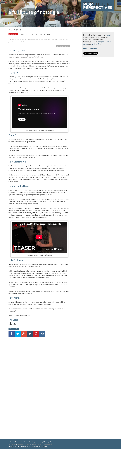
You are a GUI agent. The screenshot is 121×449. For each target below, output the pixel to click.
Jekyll (32, 444)
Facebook (18, 446)
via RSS (46, 446)
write (109, 42)
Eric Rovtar (16, 442)
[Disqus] (39, 362)
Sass (15, 444)
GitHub (50, 444)
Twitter (24, 446)
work (108, 35)
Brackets (38, 444)
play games (101, 42)
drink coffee (95, 44)
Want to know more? (91, 49)
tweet (85, 44)
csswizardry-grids (22, 444)
